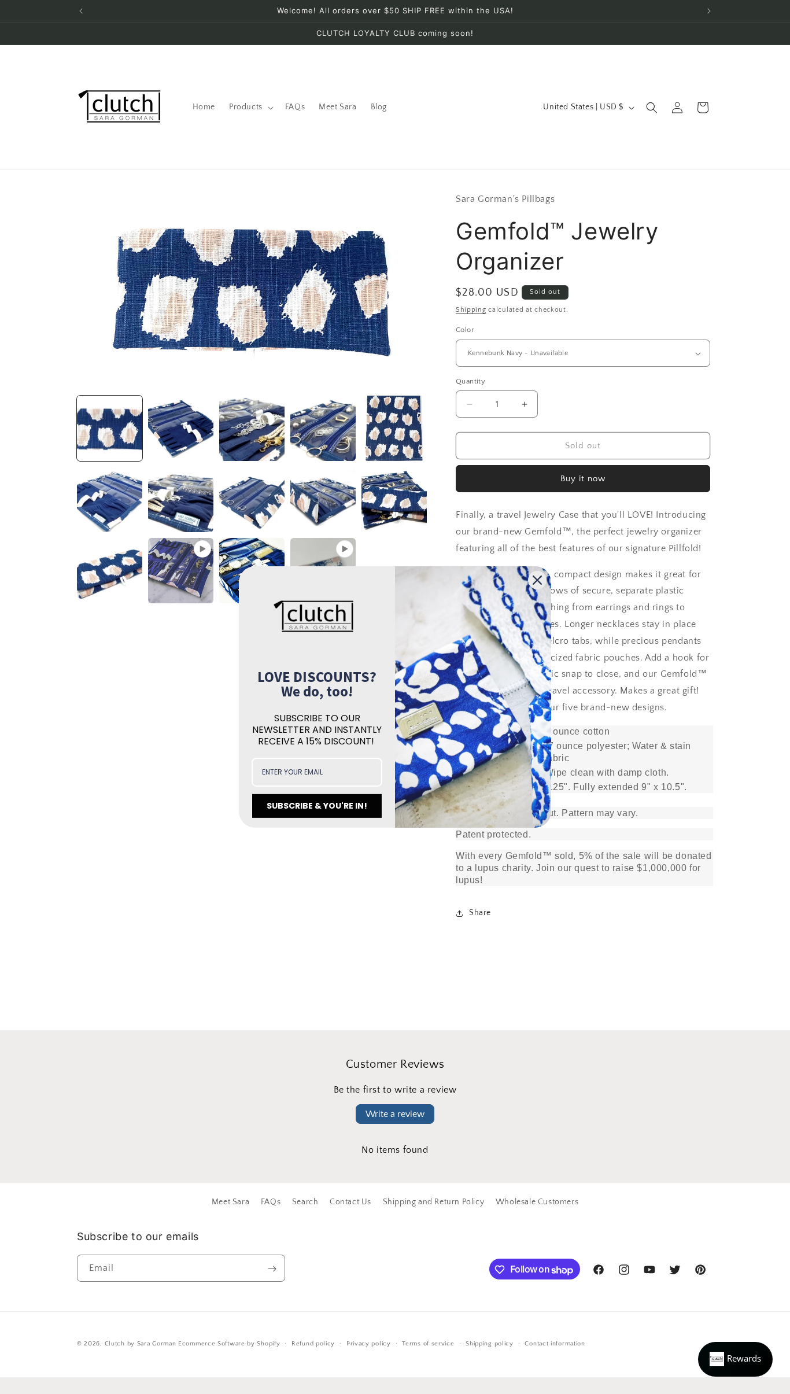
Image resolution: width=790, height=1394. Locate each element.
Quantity (470, 381)
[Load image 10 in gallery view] (252, 499)
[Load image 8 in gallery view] (109, 499)
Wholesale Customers (537, 1202)
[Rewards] (735, 1359)
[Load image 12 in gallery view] (394, 499)
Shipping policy (490, 1343)
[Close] (537, 580)
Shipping (471, 310)
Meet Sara (230, 1202)
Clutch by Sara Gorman (140, 1343)
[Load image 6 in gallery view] (323, 428)
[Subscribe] (272, 1268)
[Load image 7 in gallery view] (394, 428)
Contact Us (350, 1202)
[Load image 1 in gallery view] (109, 428)
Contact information (555, 1343)
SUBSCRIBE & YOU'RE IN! (317, 806)
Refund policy (313, 1343)
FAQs (270, 1202)
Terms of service (428, 1343)
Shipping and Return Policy (434, 1202)
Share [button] (480, 913)
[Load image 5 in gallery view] (252, 428)
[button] (250, 107)
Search (305, 1202)
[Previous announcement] (81, 11)
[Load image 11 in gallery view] (323, 499)
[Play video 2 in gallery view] (180, 570)
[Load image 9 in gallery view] (180, 499)
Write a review (395, 1114)
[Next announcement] (709, 11)
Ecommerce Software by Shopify (229, 1343)
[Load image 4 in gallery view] (180, 428)
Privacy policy (368, 1343)
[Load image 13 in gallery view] (109, 570)
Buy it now (583, 479)
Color (465, 330)
